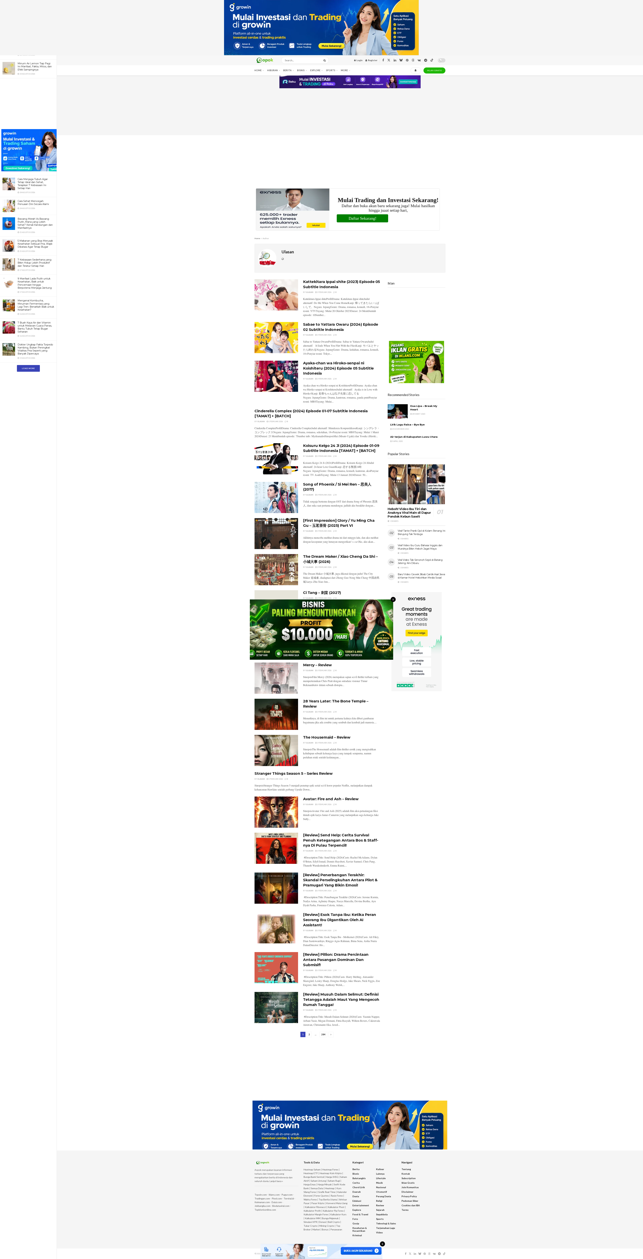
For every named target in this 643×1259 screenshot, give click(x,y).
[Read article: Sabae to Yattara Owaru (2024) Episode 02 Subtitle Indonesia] (276, 337)
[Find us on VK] (419, 60)
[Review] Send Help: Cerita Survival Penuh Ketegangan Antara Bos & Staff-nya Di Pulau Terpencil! (340, 840)
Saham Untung (318, 1180)
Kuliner (380, 1169)
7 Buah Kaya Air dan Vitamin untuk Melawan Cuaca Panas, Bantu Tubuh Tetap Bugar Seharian (35, 327)
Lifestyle (381, 1178)
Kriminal (357, 1235)
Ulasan (309, 292)
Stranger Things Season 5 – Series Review (294, 773)
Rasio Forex (337, 1195)
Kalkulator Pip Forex (333, 1210)
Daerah (356, 1191)
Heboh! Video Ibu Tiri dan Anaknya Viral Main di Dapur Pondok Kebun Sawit (409, 512)
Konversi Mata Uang (336, 1203)
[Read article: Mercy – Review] (276, 678)
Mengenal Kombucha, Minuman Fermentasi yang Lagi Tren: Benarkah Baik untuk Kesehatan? (36, 305)
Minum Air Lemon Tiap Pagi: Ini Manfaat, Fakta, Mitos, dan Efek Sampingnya (35, 66)
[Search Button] (325, 60)
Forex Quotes (321, 1195)
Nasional (381, 1187)
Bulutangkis (359, 1178)
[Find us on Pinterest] (407, 60)
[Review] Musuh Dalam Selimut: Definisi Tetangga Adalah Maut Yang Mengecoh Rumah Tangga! (341, 999)
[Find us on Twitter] (388, 60)
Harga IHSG (332, 1176)
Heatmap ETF (311, 1173)
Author (266, 238)
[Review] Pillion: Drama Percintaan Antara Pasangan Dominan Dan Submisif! (336, 959)
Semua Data (317, 1188)
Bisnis (301, 70)
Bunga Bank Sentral (314, 1176)
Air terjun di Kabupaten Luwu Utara (414, 436)
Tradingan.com (262, 1198)
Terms (405, 1209)
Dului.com (277, 1202)
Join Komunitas (410, 1187)
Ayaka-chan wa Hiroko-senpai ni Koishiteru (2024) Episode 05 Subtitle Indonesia (338, 368)
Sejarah (380, 1209)
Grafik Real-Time (326, 1192)
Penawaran (336, 1229)
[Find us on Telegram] (425, 60)
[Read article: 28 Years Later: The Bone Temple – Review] (276, 714)
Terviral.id (289, 1198)
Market (316, 1229)
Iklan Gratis (408, 1182)
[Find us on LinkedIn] (395, 60)
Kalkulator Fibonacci (315, 1207)
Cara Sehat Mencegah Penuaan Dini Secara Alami (33, 203)
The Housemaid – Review (326, 737)
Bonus (325, 1229)
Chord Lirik (358, 1187)
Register (372, 60)
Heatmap (330, 1188)
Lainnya (380, 1173)
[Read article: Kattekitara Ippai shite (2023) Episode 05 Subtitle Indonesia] (276, 294)
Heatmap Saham (312, 1169)
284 (323, 1034)
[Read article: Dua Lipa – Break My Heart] (398, 411)
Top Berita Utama (328, 1199)
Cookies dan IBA (411, 1205)
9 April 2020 (397, 441)
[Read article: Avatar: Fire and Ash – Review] (276, 812)
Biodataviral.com (280, 1205)
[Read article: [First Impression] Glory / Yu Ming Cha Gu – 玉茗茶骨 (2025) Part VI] (276, 533)
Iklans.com (274, 1194)
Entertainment (360, 1205)
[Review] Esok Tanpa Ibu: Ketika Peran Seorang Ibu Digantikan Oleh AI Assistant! (339, 919)
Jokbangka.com (262, 1205)
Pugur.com (287, 1194)
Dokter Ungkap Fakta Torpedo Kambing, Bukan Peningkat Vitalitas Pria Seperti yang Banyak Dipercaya (35, 349)
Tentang (406, 1169)
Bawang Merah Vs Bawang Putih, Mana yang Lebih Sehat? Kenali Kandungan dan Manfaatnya (35, 223)
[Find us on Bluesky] (401, 60)
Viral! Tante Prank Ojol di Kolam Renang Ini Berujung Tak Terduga (421, 532)
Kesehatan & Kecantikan (359, 1229)
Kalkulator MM (312, 1218)
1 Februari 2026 (324, 292)
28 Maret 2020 (418, 414)
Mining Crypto (326, 1225)
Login (359, 60)
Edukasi (356, 1200)
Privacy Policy (409, 1196)
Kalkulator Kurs (338, 1214)
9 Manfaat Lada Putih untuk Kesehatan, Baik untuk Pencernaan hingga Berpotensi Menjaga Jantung (35, 283)
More (344, 70)
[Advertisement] (28, 104)
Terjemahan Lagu (385, 1228)
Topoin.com (261, 1194)
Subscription (409, 1178)
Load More (28, 368)
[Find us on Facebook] (383, 60)
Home (258, 70)
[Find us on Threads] (413, 60)
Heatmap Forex (330, 1169)
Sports (330, 70)
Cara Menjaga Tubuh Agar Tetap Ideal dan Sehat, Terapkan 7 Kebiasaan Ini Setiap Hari (33, 184)
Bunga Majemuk (330, 1218)
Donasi (323, 1221)
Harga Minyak (325, 1184)
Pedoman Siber (410, 1200)
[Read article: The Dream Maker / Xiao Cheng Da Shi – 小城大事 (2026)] (276, 569)
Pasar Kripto (317, 1203)
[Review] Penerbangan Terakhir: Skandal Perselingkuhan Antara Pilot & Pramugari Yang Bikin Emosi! (340, 880)
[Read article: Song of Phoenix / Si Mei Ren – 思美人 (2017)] (276, 497)
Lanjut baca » (276, 1181)
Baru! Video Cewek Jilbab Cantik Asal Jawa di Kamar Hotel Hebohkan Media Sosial (421, 576)
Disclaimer (407, 1191)
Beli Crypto (334, 1221)
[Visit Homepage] (265, 60)
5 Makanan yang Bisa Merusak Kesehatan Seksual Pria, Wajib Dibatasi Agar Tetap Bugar (35, 243)
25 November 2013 (400, 429)
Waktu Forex (310, 1199)
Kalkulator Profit (312, 1210)
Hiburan (272, 70)
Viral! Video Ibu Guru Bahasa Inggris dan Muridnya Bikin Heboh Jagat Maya (420, 547)
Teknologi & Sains (386, 1223)
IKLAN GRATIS (434, 70)
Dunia (355, 1196)
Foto (355, 1218)
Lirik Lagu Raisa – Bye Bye (407, 424)
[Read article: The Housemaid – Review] (276, 750)
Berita (287, 70)
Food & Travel (360, 1214)
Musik (379, 1182)
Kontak (406, 1173)
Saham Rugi (334, 1180)
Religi (379, 1200)
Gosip (355, 1223)
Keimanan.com (262, 1202)
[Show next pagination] (331, 1034)
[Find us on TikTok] (432, 60)
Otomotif (381, 1191)
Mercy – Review (317, 665)
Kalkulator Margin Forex (316, 1214)
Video (379, 1232)
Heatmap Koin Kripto (331, 1173)
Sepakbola (382, 1214)
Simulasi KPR (310, 1221)
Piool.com (277, 1198)
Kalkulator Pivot (336, 1207)
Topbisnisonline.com (265, 1209)
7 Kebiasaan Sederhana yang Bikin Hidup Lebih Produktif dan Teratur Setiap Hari (34, 262)
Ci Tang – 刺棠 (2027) (322, 592)
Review (380, 1205)
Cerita (356, 1182)
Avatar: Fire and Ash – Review (331, 799)
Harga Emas (310, 1184)
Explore (315, 70)
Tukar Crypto (310, 1225)
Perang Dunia (383, 1196)
